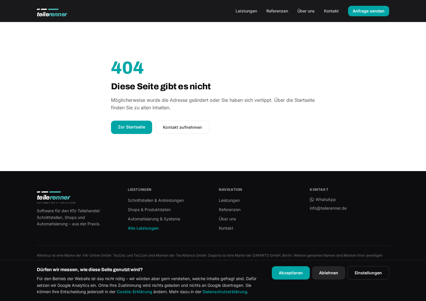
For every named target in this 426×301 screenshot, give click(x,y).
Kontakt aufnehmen (182, 127)
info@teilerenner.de (328, 208)
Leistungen (246, 10)
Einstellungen (368, 272)
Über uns (306, 10)
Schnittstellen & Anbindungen (156, 200)
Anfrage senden (369, 10)
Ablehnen (328, 272)
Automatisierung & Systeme (154, 218)
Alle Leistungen (143, 228)
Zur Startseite (131, 126)
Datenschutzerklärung (225, 291)
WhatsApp (326, 199)
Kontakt (331, 10)
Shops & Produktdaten (149, 209)
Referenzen (277, 10)
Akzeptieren (291, 272)
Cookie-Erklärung (134, 291)
